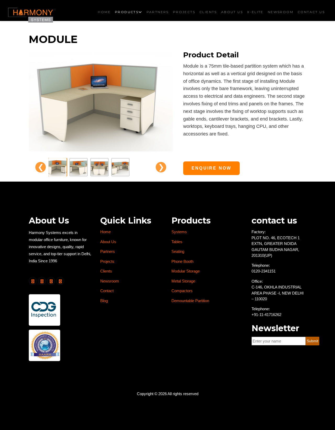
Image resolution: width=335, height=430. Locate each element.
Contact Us (311, 12)
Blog (104, 300)
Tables (176, 242)
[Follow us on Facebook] (42, 281)
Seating (177, 251)
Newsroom (280, 12)
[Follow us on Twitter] (33, 281)
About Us (232, 12)
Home (104, 12)
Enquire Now (211, 168)
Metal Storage (183, 281)
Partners (158, 12)
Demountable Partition (190, 300)
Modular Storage (185, 271)
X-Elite (255, 12)
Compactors (182, 291)
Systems (179, 232)
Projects (184, 12)
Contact (107, 291)
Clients (208, 12)
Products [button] (126, 12)
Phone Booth (182, 261)
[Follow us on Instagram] (60, 281)
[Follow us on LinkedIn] (51, 281)
